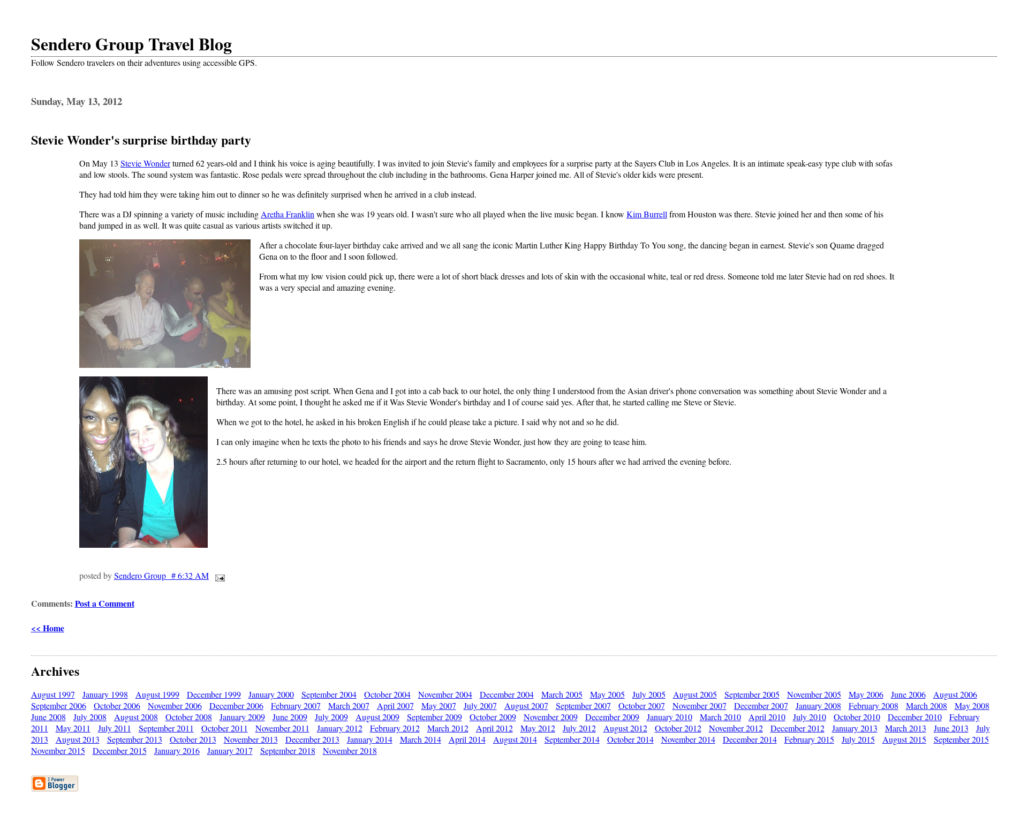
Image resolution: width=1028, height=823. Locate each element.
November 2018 (350, 750)
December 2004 (507, 694)
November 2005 (814, 694)
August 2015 (904, 739)
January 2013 (855, 728)
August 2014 (515, 739)
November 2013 (251, 739)
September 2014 (572, 739)
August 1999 (157, 694)
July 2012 (579, 728)
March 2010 (720, 716)
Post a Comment (104, 603)
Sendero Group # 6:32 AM (161, 575)
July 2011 (114, 728)
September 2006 (58, 705)
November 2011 (282, 728)
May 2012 (537, 728)
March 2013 (905, 728)
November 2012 (736, 728)
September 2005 (752, 694)
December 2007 (761, 705)
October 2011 (224, 728)
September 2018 (287, 750)
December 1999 (214, 694)
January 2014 (369, 739)
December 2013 (312, 739)
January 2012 (339, 728)
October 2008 (188, 716)
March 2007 (348, 705)
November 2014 (688, 739)
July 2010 (809, 716)
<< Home (47, 628)
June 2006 (908, 694)
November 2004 (445, 694)
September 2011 (166, 728)
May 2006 (866, 694)
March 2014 (420, 739)
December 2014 (750, 739)
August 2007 (526, 705)
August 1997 (53, 694)
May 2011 (73, 728)
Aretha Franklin (287, 214)
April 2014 (467, 739)
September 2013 (134, 739)
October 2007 (641, 705)
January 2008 (818, 705)
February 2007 (296, 705)
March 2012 (447, 728)
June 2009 (290, 716)
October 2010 (857, 716)
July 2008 (90, 716)
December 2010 (915, 716)
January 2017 (230, 750)
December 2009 (612, 716)
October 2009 (493, 716)
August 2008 (136, 716)
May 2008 (972, 705)
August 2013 (78, 739)
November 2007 (699, 705)
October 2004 (387, 694)
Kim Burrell (646, 214)
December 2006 (236, 705)
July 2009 (331, 716)
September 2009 (434, 716)
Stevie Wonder (145, 163)
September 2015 (961, 739)
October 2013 (193, 739)
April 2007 (395, 705)
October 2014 (630, 739)
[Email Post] (218, 575)
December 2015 (120, 750)
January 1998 (105, 694)
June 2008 (48, 716)
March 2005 (562, 694)
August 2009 (377, 716)
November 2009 (551, 716)
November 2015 (58, 750)
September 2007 (583, 705)
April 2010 (767, 716)
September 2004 (329, 694)
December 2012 (797, 728)
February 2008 (873, 705)
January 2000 (271, 694)
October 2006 (117, 705)
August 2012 (625, 728)
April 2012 (494, 728)
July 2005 (649, 694)
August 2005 (695, 694)
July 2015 (858, 739)
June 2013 (951, 728)
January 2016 (177, 750)
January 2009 (242, 716)
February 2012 (395, 728)
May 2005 (607, 694)
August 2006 (955, 694)
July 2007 (480, 705)
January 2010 (669, 716)
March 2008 (926, 705)
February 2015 (809, 739)
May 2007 (438, 705)
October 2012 (678, 728)
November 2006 (175, 705)
